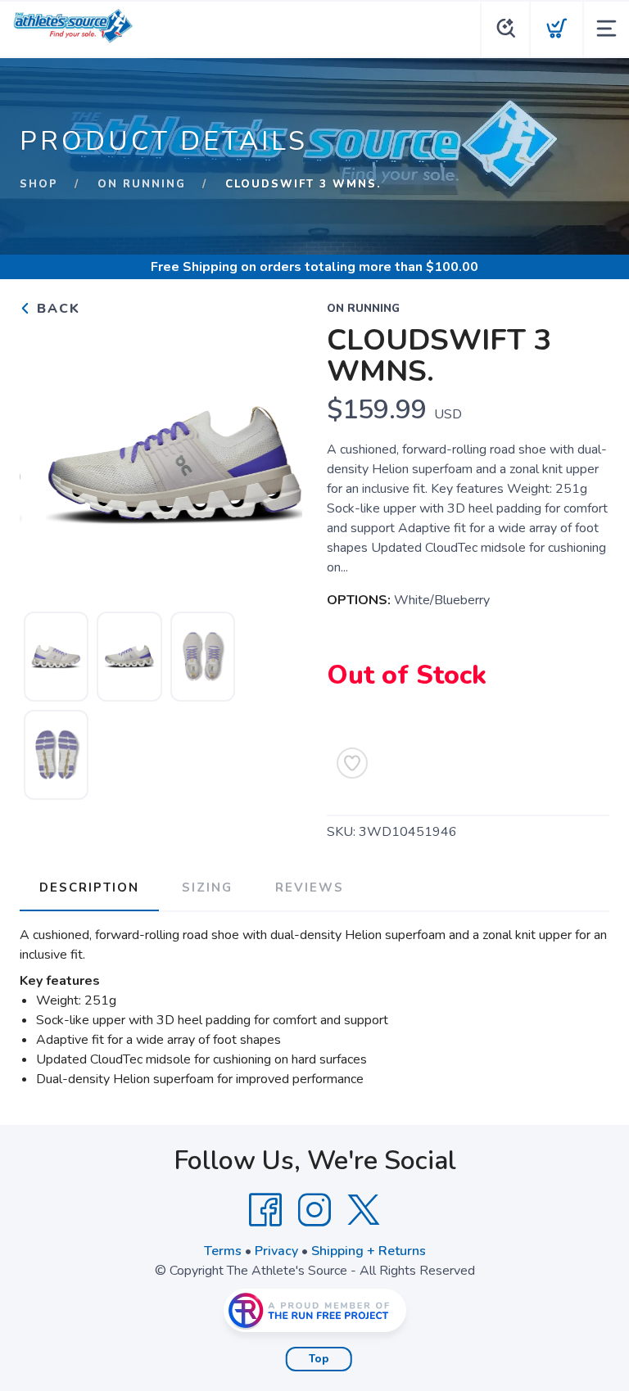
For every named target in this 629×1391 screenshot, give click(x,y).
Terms (223, 1251)
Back (56, 309)
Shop (39, 184)
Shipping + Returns (368, 1251)
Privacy (276, 1251)
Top (319, 1359)
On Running (141, 184)
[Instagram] (314, 1210)
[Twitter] (363, 1210)
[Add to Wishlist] (352, 763)
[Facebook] (265, 1210)
